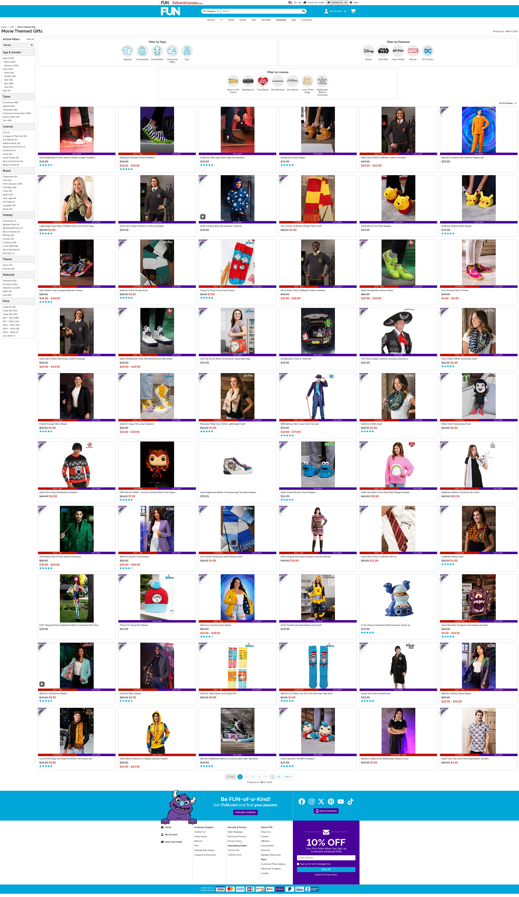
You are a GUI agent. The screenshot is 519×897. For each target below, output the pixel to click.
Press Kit (265, 850)
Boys (6, 83)
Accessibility (267, 845)
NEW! (5, 291)
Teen (6, 80)
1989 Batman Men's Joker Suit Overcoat (300, 424)
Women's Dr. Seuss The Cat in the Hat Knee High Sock (306, 693)
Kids (5, 69)
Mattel (6, 209)
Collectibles (8, 110)
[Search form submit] (304, 11)
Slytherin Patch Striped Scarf (134, 290)
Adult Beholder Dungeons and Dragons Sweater (464, 625)
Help (355, 2)
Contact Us (337, 2)
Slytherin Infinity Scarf (371, 424)
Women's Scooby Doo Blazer (53, 693)
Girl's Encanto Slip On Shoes (454, 290)
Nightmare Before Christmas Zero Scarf (460, 492)
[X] (321, 801)
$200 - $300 (9, 329)
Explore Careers (245, 812)
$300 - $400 (9, 332)
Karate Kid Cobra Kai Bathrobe (375, 693)
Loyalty (265, 873)
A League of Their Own (13, 136)
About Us (266, 832)
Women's (8, 65)
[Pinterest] (331, 801)
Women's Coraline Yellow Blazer (216, 625)
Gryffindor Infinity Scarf (452, 557)
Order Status (200, 836)
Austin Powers (9, 158)
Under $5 (7, 307)
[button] (335, 11)
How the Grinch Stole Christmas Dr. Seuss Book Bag (225, 359)
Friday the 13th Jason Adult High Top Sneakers (222, 157)
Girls (6, 87)
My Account (171, 834)
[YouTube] (340, 801)
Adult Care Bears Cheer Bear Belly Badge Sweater (385, 492)
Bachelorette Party (11, 228)
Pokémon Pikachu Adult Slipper (456, 226)
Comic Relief (8, 246)
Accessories (8, 102)
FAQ (196, 845)
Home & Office (9, 117)
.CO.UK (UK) (233, 850)
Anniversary (8, 221)
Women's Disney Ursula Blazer (134, 557)
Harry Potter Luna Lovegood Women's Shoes (60, 290)
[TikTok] (350, 801)
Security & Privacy (237, 836)
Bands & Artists (9, 165)
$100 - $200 (9, 325)
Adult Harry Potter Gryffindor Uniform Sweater (383, 157)
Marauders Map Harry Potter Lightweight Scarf (222, 424)
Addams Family (10, 143)
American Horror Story (13, 147)
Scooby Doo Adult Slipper (293, 157)
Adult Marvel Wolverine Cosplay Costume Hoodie (144, 758)
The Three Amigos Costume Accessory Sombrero (384, 359)
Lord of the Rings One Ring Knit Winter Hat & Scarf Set (65, 758)
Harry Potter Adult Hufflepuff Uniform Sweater (303, 290)
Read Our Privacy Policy (326, 874)
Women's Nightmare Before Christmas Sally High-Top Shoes (229, 758)
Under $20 (8, 314)
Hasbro (6, 195)
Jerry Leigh (8, 198)
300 (5, 132)
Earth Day (7, 253)
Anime (5, 154)
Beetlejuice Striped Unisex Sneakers (137, 157)
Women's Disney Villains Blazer (456, 693)
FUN (5, 180)
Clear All (30, 39)
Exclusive (7, 284)
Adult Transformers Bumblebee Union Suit (301, 625)
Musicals (7, 269)
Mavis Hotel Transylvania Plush (456, 424)
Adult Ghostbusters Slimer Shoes (377, 290)
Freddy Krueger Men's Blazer (53, 424)
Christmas (7, 242)
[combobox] (261, 11)
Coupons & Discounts (205, 855)
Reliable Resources (271, 855)
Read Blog (328, 811)
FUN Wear (7, 187)
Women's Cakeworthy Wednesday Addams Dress (384, 758)
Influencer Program (271, 868)
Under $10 (7, 311)
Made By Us (8, 288)
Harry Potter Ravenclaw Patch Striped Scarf (221, 557)
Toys (5, 120)
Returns (198, 841)
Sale (5, 295)
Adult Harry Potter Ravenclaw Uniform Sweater (62, 359)
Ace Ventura (8, 140)
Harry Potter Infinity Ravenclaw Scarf (459, 359)
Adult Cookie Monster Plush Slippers (298, 492)
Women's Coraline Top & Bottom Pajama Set (462, 157)
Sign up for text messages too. (315, 864)
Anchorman (8, 150)
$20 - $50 (8, 318)
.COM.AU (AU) (235, 855)
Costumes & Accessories (14, 113)
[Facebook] (302, 801)
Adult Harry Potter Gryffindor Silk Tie (379, 557)
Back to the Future (11, 161)
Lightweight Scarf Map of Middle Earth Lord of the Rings (66, 226)
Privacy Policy (235, 841)
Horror (5, 265)
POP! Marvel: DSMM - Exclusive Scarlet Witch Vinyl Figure (147, 492)
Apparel (6, 106)
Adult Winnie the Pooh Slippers (376, 226)
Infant (6, 73)
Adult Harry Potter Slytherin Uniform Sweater (142, 226)
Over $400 (8, 336)
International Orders (204, 850)
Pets (5, 91)
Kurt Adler (7, 202)
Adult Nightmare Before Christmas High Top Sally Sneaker (228, 492)
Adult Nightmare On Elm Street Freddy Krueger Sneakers (67, 157)
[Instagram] (311, 801)
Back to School (9, 232)
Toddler (7, 76)
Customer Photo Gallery (273, 864)
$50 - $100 (8, 321)
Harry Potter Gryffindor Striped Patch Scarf (301, 226)
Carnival (6, 239)
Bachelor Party (9, 224)
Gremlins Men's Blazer (130, 693)
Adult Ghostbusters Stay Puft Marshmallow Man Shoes (146, 359)
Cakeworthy (8, 177)
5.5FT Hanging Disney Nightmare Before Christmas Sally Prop (68, 625)
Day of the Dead (10, 250)
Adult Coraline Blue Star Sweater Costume (221, 226)
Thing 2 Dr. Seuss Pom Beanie (134, 625)
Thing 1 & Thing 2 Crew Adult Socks (217, 290)
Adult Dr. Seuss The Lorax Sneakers (137, 424)
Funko (5, 191)
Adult (5, 58)
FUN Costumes (9, 184)
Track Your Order (316, 2)
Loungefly (7, 205)
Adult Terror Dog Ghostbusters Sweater (58, 492)
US (295, 2)
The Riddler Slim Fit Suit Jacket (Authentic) (60, 557)
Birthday (6, 235)
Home (168, 827)
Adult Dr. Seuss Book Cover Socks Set (218, 693)
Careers (265, 836)
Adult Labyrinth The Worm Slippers (298, 758)
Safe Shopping (235, 832)
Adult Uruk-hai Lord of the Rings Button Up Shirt (465, 758)
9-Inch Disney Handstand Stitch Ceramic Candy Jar (385, 625)
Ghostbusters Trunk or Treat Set (296, 359)
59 (279, 776)
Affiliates (265, 841)
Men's (6, 62)
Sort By (506, 103)
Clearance (7, 281)
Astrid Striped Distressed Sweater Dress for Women (306, 557)
